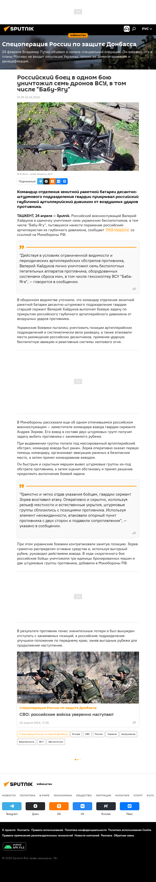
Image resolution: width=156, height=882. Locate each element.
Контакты (23, 830)
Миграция (103, 795)
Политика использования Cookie (129, 830)
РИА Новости (117, 230)
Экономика (63, 795)
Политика (27, 795)
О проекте (9, 830)
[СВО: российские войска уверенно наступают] (78, 677)
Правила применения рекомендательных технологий (37, 835)
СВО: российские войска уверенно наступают (67, 714)
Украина (112, 734)
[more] (134, 289)
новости (9, 795)
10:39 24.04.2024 (28, 97)
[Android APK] (14, 846)
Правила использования (47, 830)
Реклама (106, 835)
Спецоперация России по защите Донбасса (58, 707)
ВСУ (41, 741)
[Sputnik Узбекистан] (20, 32)
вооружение (128, 734)
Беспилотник (56, 741)
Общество (84, 795)
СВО (87, 734)
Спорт (138, 795)
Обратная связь (124, 835)
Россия (99, 734)
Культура (122, 795)
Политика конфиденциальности (86, 830)
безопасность (26, 741)
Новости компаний (87, 835)
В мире (76, 734)
